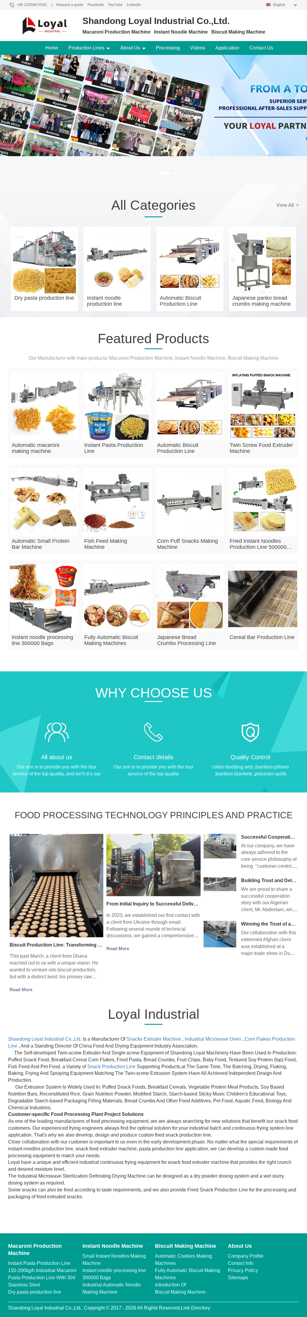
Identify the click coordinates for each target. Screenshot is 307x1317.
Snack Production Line (111, 1066)
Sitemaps (238, 1277)
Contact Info (240, 1263)
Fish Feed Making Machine (105, 544)
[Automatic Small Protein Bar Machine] (44, 502)
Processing (168, 47)
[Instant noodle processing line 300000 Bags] (44, 598)
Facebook (96, 5)
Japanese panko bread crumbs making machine (261, 301)
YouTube (115, 5)
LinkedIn (134, 5)
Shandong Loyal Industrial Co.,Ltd (44, 1039)
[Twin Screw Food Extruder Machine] (262, 406)
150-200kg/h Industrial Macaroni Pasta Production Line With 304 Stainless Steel (42, 1277)
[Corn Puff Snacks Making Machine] (190, 502)
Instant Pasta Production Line (39, 1263)
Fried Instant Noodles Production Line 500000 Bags (258, 547)
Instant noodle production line (104, 301)
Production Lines (86, 47)
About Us (130, 47)
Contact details (153, 757)
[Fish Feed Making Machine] (117, 502)
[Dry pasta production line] (44, 261)
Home (51, 47)
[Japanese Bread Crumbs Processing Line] (190, 598)
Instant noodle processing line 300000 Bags (42, 640)
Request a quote (69, 5)
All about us (56, 757)
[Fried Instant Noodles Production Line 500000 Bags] (262, 502)
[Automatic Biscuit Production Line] (190, 261)
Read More (21, 989)
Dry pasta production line (44, 298)
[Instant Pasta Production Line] (117, 406)
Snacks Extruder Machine (154, 1039)
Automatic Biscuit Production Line (180, 301)
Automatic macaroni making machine (35, 448)
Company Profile (246, 1256)
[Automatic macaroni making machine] (44, 406)
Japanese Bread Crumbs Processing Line (186, 640)
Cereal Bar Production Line (262, 637)
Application (227, 47)
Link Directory (195, 1307)
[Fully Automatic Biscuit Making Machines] (117, 598)
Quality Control (250, 757)
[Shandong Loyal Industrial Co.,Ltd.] (44, 24)
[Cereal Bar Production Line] (262, 598)
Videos (197, 47)
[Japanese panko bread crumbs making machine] (262, 261)
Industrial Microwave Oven (213, 1039)
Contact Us (261, 47)
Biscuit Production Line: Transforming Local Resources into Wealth (86, 944)
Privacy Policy (243, 1270)
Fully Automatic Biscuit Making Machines (111, 640)
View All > (287, 205)
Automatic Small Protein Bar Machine (40, 544)
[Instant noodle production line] (117, 261)
